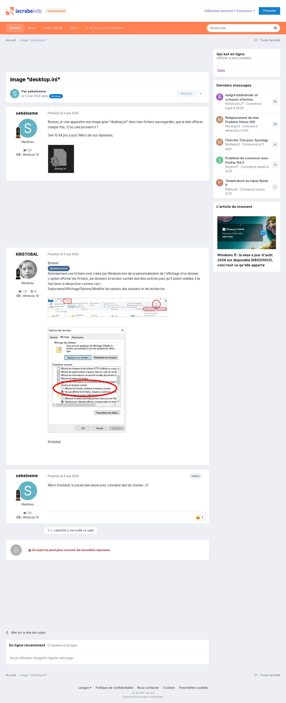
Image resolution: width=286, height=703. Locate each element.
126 (29, 150)
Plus (73, 28)
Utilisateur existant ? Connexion (228, 11)
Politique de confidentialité (114, 688)
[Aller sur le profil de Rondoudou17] (219, 97)
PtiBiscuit (231, 189)
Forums (15, 28)
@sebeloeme (58, 268)
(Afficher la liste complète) (233, 58)
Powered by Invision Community (143, 696)
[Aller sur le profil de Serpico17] (219, 160)
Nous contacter (148, 688)
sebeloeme (37, 91)
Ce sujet (259, 28)
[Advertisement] (107, 58)
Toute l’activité (53, 28)
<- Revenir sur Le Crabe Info (105, 28)
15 (35, 291)
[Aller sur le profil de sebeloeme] (14, 93)
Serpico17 (231, 166)
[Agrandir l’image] (107, 307)
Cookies (169, 688)
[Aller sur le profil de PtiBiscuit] (219, 182)
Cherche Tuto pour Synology (246, 140)
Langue (84, 688)
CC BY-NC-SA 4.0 (143, 692)
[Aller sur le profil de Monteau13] (219, 119)
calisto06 (60, 530)
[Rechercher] (275, 28)
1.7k (24, 291)
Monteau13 (232, 126)
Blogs (32, 28)
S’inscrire (269, 10)
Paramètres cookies (193, 688)
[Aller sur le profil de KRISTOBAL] (27, 269)
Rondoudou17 (234, 103)
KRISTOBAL (27, 254)
